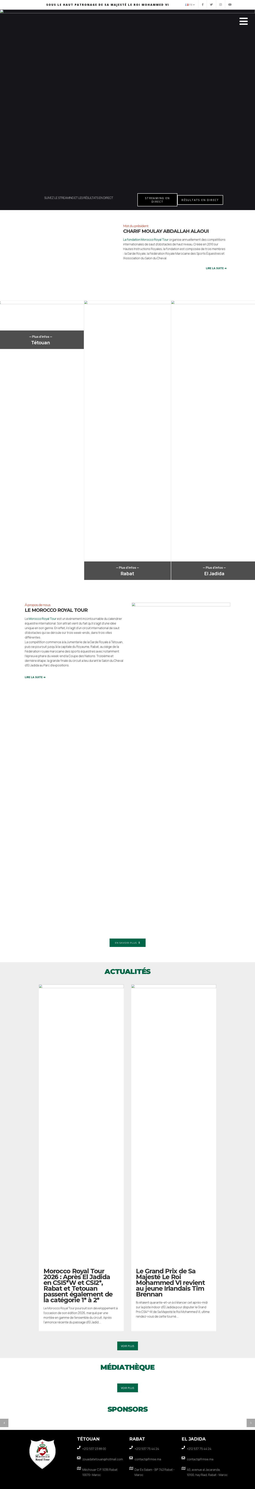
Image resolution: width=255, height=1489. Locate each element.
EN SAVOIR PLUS (126, 942)
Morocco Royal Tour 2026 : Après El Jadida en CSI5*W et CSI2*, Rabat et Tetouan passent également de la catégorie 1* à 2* (78, 1285)
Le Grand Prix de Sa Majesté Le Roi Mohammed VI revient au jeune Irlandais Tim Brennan (170, 1282)
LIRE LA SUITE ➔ (216, 268)
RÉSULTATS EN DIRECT (200, 200)
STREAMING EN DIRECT (157, 199)
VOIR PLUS (127, 1346)
